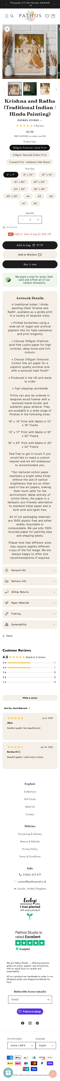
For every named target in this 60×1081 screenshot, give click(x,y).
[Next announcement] (54, 4)
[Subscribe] (48, 999)
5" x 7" (11, 174)
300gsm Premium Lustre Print (29, 147)
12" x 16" (47, 174)
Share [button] (9, 635)
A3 (39, 196)
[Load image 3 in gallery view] (45, 89)
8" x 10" (28, 174)
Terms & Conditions (30, 856)
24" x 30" (19, 189)
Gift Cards (30, 799)
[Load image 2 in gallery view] (29, 89)
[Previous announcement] (6, 4)
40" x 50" (12, 196)
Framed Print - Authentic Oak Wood (29, 162)
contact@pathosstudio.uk (32, 881)
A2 (51, 196)
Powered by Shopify (40, 1075)
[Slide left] (3, 89)
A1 (23, 203)
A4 (28, 196)
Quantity (30, 213)
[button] (6, 16)
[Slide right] (56, 89)
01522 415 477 (32, 874)
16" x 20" (19, 182)
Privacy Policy (30, 849)
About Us (30, 806)
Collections (30, 791)
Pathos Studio (28, 120)
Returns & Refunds (30, 841)
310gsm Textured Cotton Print (29, 155)
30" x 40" (39, 189)
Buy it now (30, 264)
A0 (35, 203)
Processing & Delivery (30, 834)
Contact (30, 814)
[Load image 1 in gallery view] (15, 89)
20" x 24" (39, 182)
